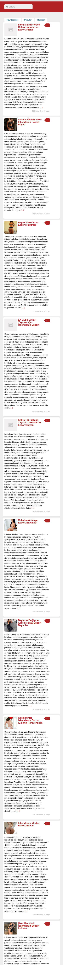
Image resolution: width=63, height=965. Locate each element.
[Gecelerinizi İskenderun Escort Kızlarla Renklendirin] (10, 728)
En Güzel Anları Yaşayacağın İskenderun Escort (28, 322)
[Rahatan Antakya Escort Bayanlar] (10, 531)
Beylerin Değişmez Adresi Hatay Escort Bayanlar (29, 623)
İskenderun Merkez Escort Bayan (29, 824)
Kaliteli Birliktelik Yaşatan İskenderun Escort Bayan (29, 422)
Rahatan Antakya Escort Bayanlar (28, 521)
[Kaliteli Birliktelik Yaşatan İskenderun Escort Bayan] (10, 431)
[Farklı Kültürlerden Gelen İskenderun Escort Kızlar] (10, 35)
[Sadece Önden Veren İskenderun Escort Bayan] (10, 130)
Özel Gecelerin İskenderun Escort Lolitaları (28, 926)
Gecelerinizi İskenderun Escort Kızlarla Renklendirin (30, 720)
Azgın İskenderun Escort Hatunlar (28, 223)
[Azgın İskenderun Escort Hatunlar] (10, 233)
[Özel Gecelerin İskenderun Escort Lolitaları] (10, 934)
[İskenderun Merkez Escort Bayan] (10, 834)
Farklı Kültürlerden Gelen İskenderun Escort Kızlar (29, 27)
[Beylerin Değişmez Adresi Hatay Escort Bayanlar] (10, 631)
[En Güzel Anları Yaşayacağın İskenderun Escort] (10, 330)
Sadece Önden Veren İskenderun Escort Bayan (30, 122)
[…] (41, 107)
